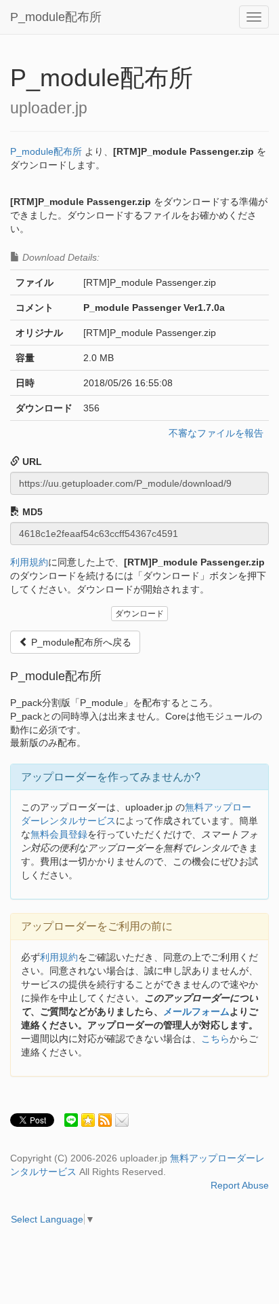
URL (31, 461)
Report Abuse (240, 1185)
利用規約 (29, 562)
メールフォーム (196, 1011)
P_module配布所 (56, 17)
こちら (215, 1038)
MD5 (31, 511)
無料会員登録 (58, 834)
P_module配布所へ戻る (79, 642)
